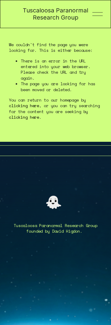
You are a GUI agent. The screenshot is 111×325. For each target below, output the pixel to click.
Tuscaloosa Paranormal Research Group (55, 14)
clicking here (24, 105)
